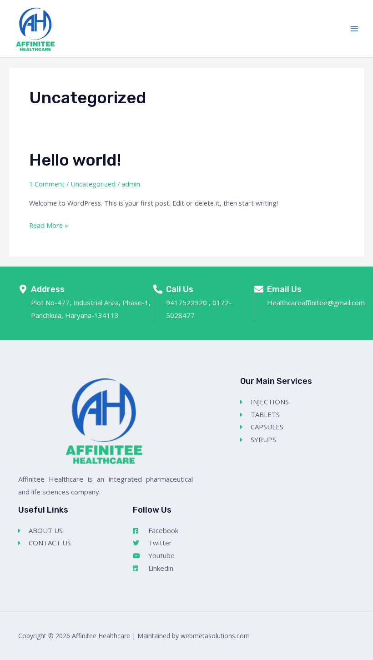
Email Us (284, 289)
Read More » (48, 224)
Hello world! (75, 160)
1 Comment (47, 183)
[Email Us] (258, 289)
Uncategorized (93, 183)
